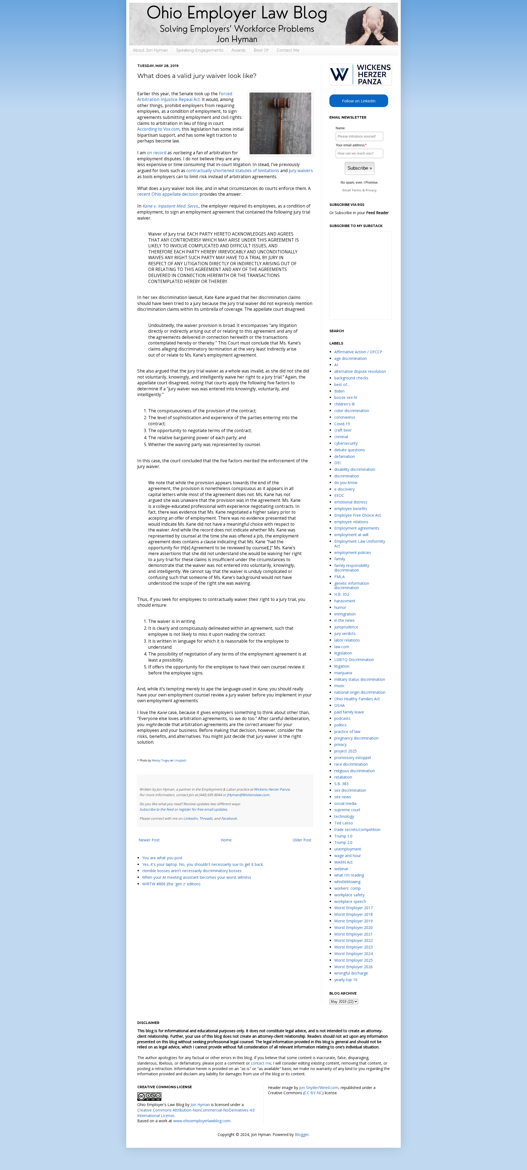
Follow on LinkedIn (358, 100)
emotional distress (350, 502)
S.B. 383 (341, 783)
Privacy (371, 190)
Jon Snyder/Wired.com (318, 1087)
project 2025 (345, 751)
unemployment (347, 849)
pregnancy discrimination (356, 738)
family (339, 558)
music (339, 685)
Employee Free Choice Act (357, 515)
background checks (351, 377)
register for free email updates (203, 809)
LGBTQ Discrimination (354, 659)
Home (226, 839)
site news (342, 796)
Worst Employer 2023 (353, 947)
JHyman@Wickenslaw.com (248, 795)
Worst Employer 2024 (353, 953)
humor (340, 607)
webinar (341, 868)
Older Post (302, 839)
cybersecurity (346, 443)
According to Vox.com (158, 129)
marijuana (343, 672)
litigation (341, 666)
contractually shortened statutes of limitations (232, 170)
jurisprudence (346, 626)
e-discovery (344, 489)
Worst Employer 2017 (353, 907)
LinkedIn (190, 818)
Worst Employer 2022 (353, 940)
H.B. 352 (341, 594)
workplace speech (350, 901)
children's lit (344, 404)
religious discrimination (354, 770)
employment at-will (351, 534)
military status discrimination (359, 679)
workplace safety (349, 894)
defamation (344, 456)
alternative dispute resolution (360, 371)
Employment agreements (356, 528)
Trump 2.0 (343, 842)
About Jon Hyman (150, 50)
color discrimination (351, 410)
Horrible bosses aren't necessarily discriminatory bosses (192, 870)
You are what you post (162, 857)
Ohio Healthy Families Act (357, 698)
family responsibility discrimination (351, 568)
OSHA (339, 705)
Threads (205, 818)
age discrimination (350, 358)
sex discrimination (350, 790)
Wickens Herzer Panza (272, 789)
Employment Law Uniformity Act (359, 543)
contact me (261, 1063)
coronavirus (344, 417)
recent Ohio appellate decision (167, 194)
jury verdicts (345, 633)
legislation (343, 653)
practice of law (347, 731)
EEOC (339, 495)
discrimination (346, 475)
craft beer (343, 430)
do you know (345, 482)
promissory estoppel (352, 757)
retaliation (343, 777)
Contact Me (288, 50)
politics (340, 724)
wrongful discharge (351, 973)
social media (345, 803)
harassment (344, 600)
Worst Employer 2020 (353, 927)
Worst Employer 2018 (353, 914)
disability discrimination (354, 469)
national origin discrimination (359, 692)
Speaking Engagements (199, 50)
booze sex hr (345, 397)
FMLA (339, 576)
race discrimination (351, 764)
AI (336, 364)
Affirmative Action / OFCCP (358, 351)
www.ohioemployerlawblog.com (201, 1120)
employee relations (351, 521)
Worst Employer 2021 (353, 934)
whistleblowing (347, 881)
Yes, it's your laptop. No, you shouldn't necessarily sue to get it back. (203, 864)
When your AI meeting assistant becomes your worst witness (196, 877)
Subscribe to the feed (156, 809)
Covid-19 (342, 423)
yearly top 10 (345, 979)
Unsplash (180, 760)
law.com (341, 646)
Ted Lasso (343, 822)
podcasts (342, 718)
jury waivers (301, 170)
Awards (238, 50)
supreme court (347, 809)
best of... (341, 384)
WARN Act (343, 862)
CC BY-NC (313, 1092)
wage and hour (347, 855)
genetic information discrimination (351, 585)
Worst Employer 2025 (353, 960)
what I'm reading (349, 875)
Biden (339, 391)
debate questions (349, 449)
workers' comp (347, 888)
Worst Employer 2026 (353, 966)
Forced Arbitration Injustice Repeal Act (184, 97)
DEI (337, 462)
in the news (344, 620)
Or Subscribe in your (359, 212)
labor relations (347, 640)
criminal (341, 436)
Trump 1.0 (343, 836)
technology (344, 816)
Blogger (302, 1134)
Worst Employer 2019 (353, 920)
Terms (356, 190)
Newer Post (149, 839)
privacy (340, 744)
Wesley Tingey (160, 760)
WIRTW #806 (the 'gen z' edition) (171, 883)
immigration (345, 614)
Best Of (261, 50)
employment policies (352, 552)
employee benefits (350, 508)
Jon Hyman (200, 1104)
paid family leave (349, 712)
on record (156, 153)
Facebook (229, 818)
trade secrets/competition (357, 829)
